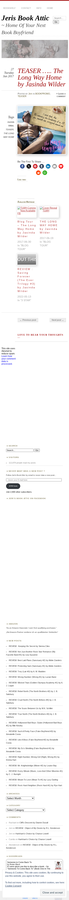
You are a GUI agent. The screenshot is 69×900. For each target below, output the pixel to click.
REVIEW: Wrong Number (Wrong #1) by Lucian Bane (32, 677)
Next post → (58, 320)
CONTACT (26, 8)
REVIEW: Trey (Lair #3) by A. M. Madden (27, 671)
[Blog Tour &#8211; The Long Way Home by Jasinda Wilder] (26, 212)
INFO (38, 8)
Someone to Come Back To (19, 862)
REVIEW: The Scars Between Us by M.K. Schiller (31, 708)
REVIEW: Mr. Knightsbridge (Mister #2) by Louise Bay (33, 765)
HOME (50, 8)
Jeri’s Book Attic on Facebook (27, 498)
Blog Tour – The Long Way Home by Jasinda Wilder (26, 229)
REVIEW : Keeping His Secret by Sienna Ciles (29, 646)
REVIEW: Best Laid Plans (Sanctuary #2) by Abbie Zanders (35, 660)
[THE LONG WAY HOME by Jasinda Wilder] (49, 212)
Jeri (30, 93)
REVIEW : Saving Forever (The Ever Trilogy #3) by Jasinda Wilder (26, 280)
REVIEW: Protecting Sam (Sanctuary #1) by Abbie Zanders (35, 666)
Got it (34, 898)
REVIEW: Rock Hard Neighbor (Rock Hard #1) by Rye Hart (35, 785)
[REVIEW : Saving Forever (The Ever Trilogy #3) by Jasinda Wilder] (26, 259)
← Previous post (28, 320)
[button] (22, 166)
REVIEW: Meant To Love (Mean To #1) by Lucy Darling (33, 780)
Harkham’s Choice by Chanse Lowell (31, 834)
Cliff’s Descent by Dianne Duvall (34, 822)
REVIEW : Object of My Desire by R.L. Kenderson (37, 828)
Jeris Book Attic (25, 18)
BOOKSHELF (9, 8)
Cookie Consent (13, 886)
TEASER (22, 96)
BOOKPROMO (42, 93)
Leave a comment (61, 95)
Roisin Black (15, 864)
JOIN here (13, 486)
